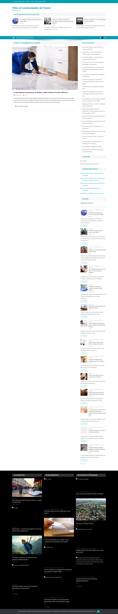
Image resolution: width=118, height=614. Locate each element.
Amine (26, 95)
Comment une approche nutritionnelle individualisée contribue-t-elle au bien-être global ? (93, 81)
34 (84, 464)
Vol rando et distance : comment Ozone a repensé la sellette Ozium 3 (92, 58)
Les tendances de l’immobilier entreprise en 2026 (93, 87)
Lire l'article (84, 225)
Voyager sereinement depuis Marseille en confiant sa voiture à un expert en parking (97, 449)
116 (16, 594)
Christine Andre (86, 173)
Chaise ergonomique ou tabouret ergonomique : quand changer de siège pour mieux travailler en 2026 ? (93, 111)
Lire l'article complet (22, 106)
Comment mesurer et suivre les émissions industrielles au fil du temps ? (93, 63)
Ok (98, 611)
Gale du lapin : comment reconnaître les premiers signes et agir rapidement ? (92, 53)
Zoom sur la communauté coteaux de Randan (89, 494)
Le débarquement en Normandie (95, 193)
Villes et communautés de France (38, 1)
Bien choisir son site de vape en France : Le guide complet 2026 (93, 48)
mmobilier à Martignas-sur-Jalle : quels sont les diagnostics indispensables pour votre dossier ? (93, 69)
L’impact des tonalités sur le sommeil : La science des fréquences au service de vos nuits (92, 94)
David (83, 183)
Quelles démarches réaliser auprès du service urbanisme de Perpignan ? (93, 132)
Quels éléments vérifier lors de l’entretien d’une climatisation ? (92, 150)
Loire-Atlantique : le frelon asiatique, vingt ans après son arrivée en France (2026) (93, 100)
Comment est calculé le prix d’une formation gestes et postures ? (93, 117)
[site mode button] (101, 37)
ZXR (83, 193)
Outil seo (84, 188)
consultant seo (86, 178)
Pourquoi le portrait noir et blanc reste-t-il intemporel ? (92, 127)
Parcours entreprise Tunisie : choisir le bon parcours (93, 137)
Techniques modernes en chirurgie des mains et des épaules (95, 288)
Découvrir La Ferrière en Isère (85, 523)
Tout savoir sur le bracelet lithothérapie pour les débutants (93, 75)
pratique (84, 161)
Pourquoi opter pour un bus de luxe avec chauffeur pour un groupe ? (92, 142)
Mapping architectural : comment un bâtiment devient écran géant (94, 105)
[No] (116, 611)
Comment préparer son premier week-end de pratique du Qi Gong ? (93, 122)
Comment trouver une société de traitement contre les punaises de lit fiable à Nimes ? (62, 21)
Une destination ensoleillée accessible (91, 146)
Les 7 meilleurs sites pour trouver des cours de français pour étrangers (97, 270)
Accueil (27, 1)
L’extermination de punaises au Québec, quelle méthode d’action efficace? (41, 92)
